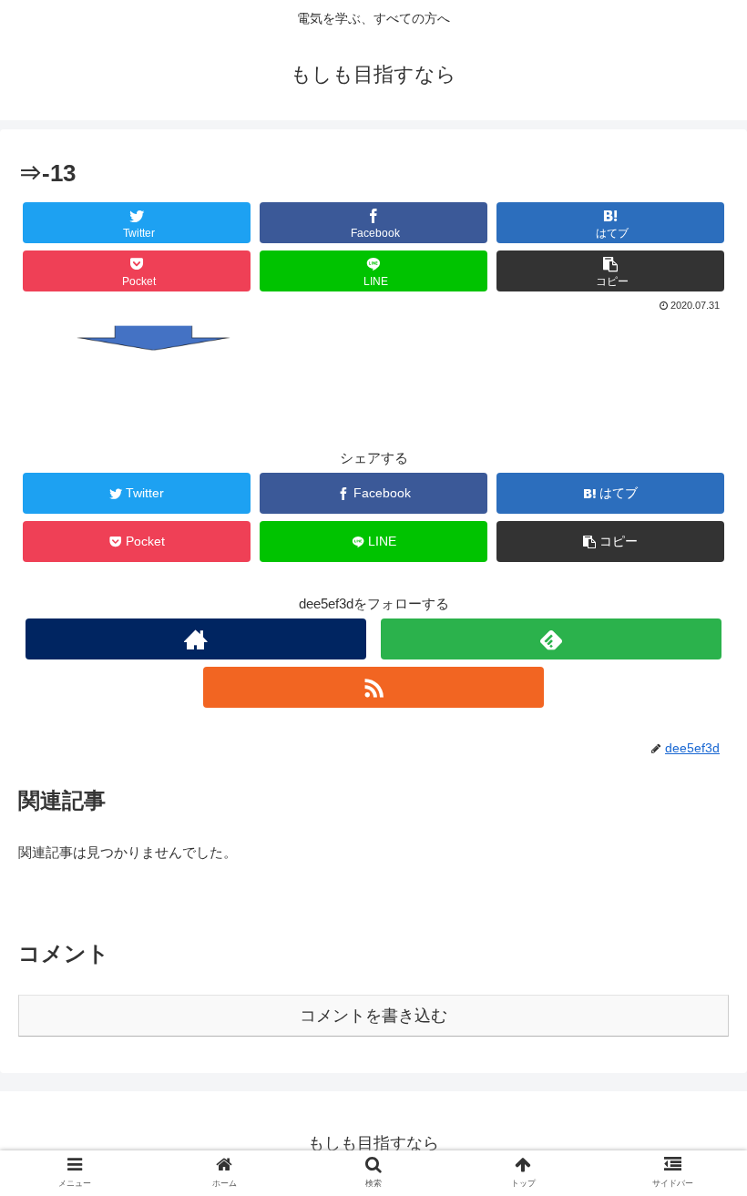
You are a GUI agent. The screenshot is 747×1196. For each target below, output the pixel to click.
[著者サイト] (196, 638)
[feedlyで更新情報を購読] (551, 638)
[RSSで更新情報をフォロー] (373, 687)
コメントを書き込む (373, 1016)
